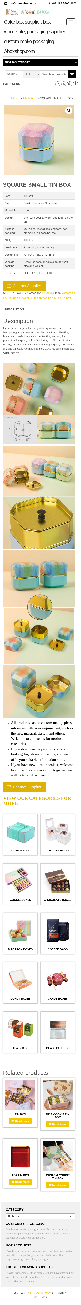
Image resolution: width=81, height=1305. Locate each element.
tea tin (38, 297)
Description (14, 309)
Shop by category (17, 62)
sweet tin (27, 297)
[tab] (16, 309)
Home (15, 98)
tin (59, 297)
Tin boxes (30, 98)
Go (72, 74)
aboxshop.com (40, 1293)
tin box (67, 297)
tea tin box (49, 297)
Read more (22, 1121)
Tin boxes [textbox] (39, 1216)
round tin (14, 297)
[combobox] (40, 1216)
